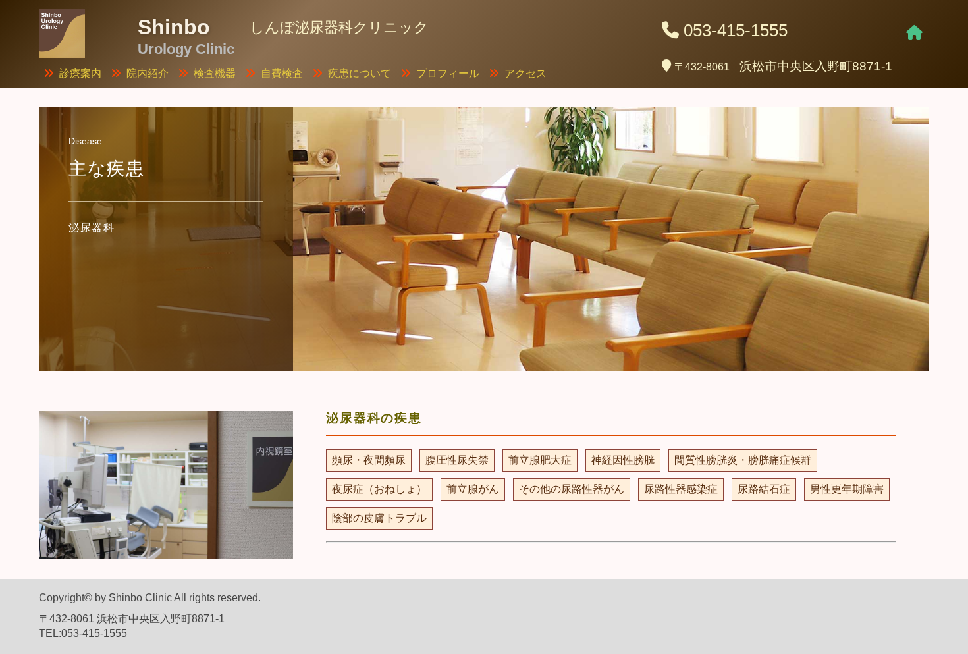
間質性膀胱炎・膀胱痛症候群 (742, 460)
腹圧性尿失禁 (457, 460)
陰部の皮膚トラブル (379, 518)
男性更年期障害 (847, 489)
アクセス (525, 73)
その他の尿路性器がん (571, 489)
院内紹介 (147, 73)
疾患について (359, 73)
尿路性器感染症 (681, 489)
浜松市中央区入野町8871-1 (783, 66)
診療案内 (80, 73)
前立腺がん (472, 489)
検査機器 (215, 73)
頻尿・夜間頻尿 (369, 460)
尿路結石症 (764, 489)
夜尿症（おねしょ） (379, 489)
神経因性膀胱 (623, 460)
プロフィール (447, 73)
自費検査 (282, 73)
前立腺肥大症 (540, 460)
